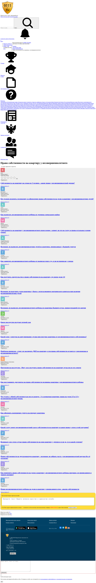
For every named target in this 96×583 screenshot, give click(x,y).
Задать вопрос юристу (32, 520)
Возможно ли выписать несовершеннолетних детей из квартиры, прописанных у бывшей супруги (38, 247)
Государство (4, 103)
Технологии (49, 108)
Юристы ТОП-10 (7, 43)
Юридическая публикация (10, 109)
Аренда (44, 102)
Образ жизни (4, 107)
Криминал (86, 104)
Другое (35, 103)
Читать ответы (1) (5, 186)
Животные (46, 103)
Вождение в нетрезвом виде (85, 102)
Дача (14, 103)
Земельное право (80, 103)
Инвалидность (4, 104)
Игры (85, 103)
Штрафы (83, 108)
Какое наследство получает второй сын (16, 322)
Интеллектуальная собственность (22, 104)
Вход (2, 41)
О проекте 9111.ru (53, 522)
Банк (53, 102)
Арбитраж (39, 102)
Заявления (73, 103)
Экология (87, 108)
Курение (3, 106)
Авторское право (22, 102)
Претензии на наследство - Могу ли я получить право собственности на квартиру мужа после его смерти (41, 368)
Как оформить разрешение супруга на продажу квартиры (23, 413)
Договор (18, 103)
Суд (40, 108)
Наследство (55, 106)
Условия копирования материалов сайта (18, 543)
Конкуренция (46, 104)
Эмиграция (92, 108)
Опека (20, 107)
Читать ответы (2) (5, 217)
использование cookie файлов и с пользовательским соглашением (56, 579)
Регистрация (73, 522)
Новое (6, 46)
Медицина (18, 106)
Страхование (28, 108)
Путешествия (62, 107)
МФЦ (46, 106)
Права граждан (43, 107)
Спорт (23, 108)
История (41, 104)
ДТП (38, 103)
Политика (32, 107)
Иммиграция (90, 103)
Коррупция (70, 104)
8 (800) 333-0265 (27, 42)
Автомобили (4, 102)
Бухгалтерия (67, 102)
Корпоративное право (61, 104)
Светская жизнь (77, 107)
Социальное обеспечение (7, 108)
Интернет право (35, 104)
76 (9, 512)
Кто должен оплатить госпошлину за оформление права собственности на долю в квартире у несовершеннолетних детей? (47, 199)
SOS (4, 48)
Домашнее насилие (28, 103)
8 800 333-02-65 (54, 507)
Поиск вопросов (30, 522)
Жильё (50, 103)
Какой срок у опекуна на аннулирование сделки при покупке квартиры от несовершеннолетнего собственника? (44, 337)
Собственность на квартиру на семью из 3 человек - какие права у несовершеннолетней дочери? (38, 183)
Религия (71, 107)
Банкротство (57, 102)
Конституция (53, 104)
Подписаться (4, 180)
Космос (74, 104)
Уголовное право (64, 108)
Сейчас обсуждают (7, 45)
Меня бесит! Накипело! (27, 106)
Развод (67, 107)
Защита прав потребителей (64, 103)
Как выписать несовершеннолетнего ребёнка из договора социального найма (30, 215)
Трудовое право (56, 108)
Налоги (50, 106)
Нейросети (68, 106)
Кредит (82, 104)
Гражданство (10, 103)
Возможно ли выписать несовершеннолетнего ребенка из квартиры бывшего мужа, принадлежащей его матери (43, 308)
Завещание (55, 103)
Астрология (49, 102)
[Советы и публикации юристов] (8, 14)
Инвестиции (11, 104)
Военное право (74, 102)
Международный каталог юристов (13, 520)
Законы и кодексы (53, 520)
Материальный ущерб (10, 106)
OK (1, 581)
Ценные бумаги (77, 108)
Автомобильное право (12, 102)
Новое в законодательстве (77, 106)
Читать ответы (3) (5, 296)
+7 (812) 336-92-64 (10, 548)
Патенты (24, 107)
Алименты (29, 102)
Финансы (70, 108)
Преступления (51, 107)
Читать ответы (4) (5, 325)
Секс (85, 107)
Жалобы (41, 103)
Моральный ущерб (40, 106)
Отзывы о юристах (10, 522)
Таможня (43, 108)
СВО (82, 107)
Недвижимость (61, 106)
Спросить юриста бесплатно (7, 38)
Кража (78, 104)
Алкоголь (34, 102)
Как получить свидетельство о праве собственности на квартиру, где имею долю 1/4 (33, 277)
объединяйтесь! (14, 15)
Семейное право (90, 107)
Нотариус (90, 106)
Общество (16, 107)
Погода (28, 107)
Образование (10, 107)
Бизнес (62, 102)
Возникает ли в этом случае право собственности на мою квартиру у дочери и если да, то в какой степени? (42, 442)
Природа (57, 107)
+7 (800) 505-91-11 (10, 545)
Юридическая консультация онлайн (9, 16)
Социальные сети (17, 108)
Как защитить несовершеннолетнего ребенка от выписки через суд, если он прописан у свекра (37, 261)
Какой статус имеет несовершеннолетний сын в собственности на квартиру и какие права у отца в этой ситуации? (45, 427)
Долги (21, 103)
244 (10, 513)
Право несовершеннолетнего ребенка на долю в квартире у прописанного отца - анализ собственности (40, 489)
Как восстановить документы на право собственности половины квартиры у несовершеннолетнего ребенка (42, 382)
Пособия (37, 107)
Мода (34, 106)
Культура (91, 104)
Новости (85, 106)
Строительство (35, 108)
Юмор (2, 109)
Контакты (73, 520)
